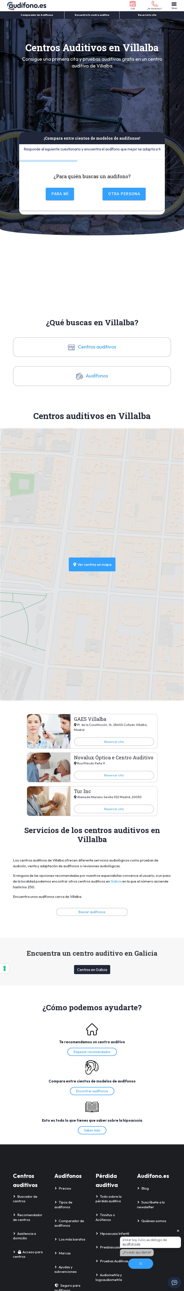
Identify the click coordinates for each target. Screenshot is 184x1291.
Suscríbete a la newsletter (151, 1204)
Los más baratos (72, 1239)
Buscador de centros (25, 1198)
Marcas (65, 1253)
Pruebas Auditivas (114, 1261)
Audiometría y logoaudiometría (109, 1277)
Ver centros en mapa (94, 564)
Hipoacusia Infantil (114, 1233)
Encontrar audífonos (92, 1091)
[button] (133, 6)
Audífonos (96, 375)
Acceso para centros (28, 1254)
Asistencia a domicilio (24, 1236)
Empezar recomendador (92, 1052)
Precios (65, 1188)
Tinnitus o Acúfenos (105, 1217)
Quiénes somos (153, 1221)
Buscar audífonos (92, 912)
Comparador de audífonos (69, 1223)
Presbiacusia (110, 1247)
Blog (145, 1188)
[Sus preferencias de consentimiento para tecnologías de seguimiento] (4, 968)
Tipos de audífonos (63, 1204)
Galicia (116, 881)
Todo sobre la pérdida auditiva (108, 1198)
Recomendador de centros (27, 1217)
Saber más (92, 1130)
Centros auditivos (96, 346)
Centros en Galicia (92, 969)
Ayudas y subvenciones (65, 1269)
